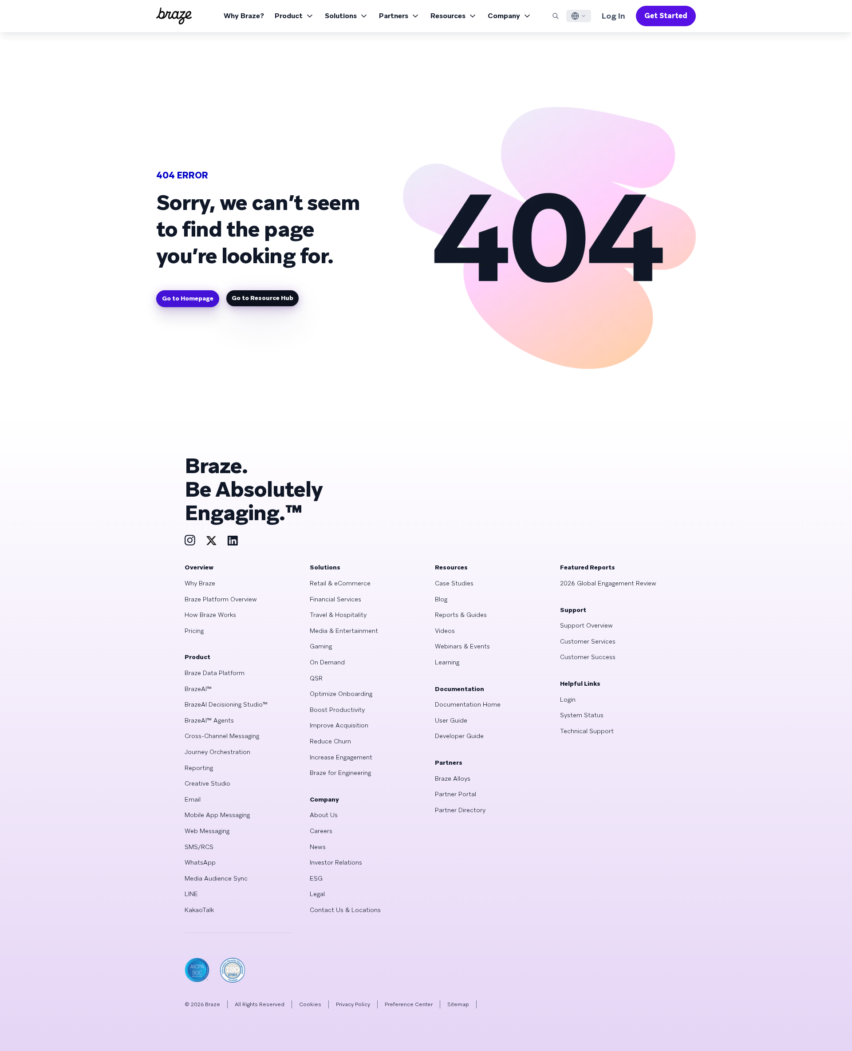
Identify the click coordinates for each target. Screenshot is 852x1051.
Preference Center (409, 1004)
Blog (441, 599)
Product (289, 15)
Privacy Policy (353, 1004)
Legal (317, 894)
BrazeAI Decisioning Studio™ (226, 704)
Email (193, 799)
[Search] (555, 16)
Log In (613, 16)
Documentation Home (468, 704)
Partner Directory (460, 810)
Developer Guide (459, 736)
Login (568, 699)
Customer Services (587, 641)
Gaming (321, 646)
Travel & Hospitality (338, 615)
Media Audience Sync (216, 878)
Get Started (665, 15)
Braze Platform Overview (221, 599)
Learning (447, 662)
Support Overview (586, 625)
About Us (324, 815)
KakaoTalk (199, 910)
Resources (447, 15)
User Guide (451, 720)
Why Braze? (244, 15)
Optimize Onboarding (341, 694)
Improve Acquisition (339, 725)
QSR (316, 678)
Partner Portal (455, 794)
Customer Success (587, 657)
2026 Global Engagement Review (608, 583)
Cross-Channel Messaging (222, 736)
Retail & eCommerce (340, 583)
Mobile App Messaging (217, 815)
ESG (316, 878)
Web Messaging (207, 831)
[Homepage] (174, 16)
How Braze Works (210, 615)
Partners (393, 15)
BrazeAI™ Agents (209, 720)
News (318, 847)
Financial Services (335, 599)
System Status (582, 715)
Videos (445, 631)
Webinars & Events (462, 646)
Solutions (341, 15)
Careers (321, 831)
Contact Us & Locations (345, 910)
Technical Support (587, 731)
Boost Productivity (337, 710)
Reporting (199, 768)
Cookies (310, 1004)
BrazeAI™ (198, 689)
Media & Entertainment (344, 631)
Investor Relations (336, 862)
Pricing (194, 631)
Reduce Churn (330, 741)
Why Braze (200, 583)
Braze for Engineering (340, 773)
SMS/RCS (199, 847)
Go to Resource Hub (262, 298)
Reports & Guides (461, 615)
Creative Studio (207, 783)
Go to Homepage (187, 298)
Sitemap (458, 1004)
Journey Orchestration (217, 752)
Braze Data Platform (215, 673)
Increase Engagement (341, 757)
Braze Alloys (452, 778)
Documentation (459, 689)
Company (504, 15)
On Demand (327, 662)
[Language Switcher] (578, 16)
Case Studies (454, 583)
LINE (191, 894)
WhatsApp (200, 862)
